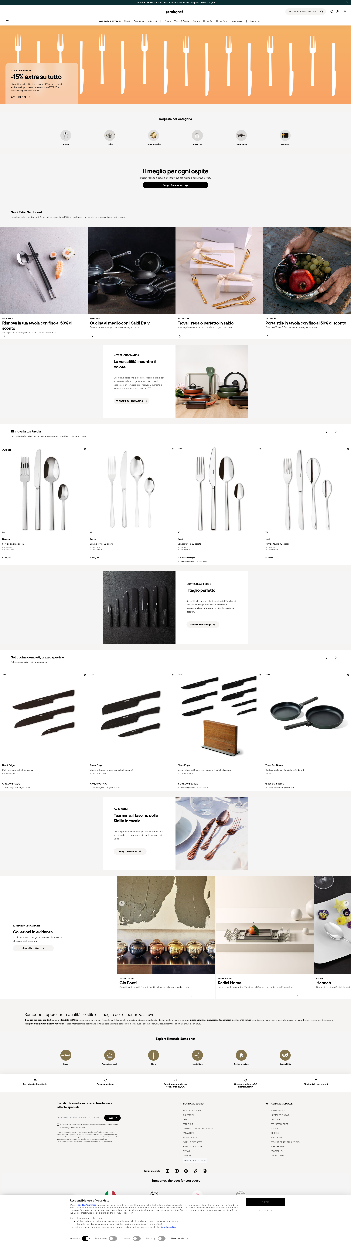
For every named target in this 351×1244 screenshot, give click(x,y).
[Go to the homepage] (174, 12)
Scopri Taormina (128, 851)
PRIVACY (274, 1128)
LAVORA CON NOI (278, 1155)
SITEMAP (186, 1151)
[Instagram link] (167, 1171)
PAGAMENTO (188, 1133)
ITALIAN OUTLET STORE (192, 1142)
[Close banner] (347, 2)
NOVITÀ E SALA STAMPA (280, 1115)
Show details (177, 1238)
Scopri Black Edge (200, 624)
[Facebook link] (186, 1171)
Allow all (265, 1201)
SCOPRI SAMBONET (279, 1110)
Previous (326, 432)
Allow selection (265, 1210)
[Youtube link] (177, 1171)
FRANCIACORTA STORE (192, 1146)
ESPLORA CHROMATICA (129, 401)
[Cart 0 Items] (344, 12)
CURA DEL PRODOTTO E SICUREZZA (198, 1128)
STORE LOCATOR (190, 1137)
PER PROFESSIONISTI (279, 1124)
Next (336, 432)
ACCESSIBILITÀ (277, 1151)
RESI (185, 1119)
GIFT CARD (187, 1155)
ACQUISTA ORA (19, 97)
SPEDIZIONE (188, 1124)
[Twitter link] (195, 1171)
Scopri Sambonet (173, 185)
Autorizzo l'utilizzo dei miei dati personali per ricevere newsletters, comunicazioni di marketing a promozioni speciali (89, 1126)
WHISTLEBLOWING (278, 1146)
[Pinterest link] (205, 1171)
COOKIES (275, 1133)
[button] (127, 22)
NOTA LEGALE (276, 1137)
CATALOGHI (275, 1119)
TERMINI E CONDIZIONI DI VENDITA (285, 1142)
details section (168, 1227)
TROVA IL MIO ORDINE (192, 1110)
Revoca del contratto (195, 1160)
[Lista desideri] (84, 450)
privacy (110, 1141)
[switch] (113, 1238)
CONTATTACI (188, 1115)
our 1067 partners (87, 1205)
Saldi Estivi (183, 2)
